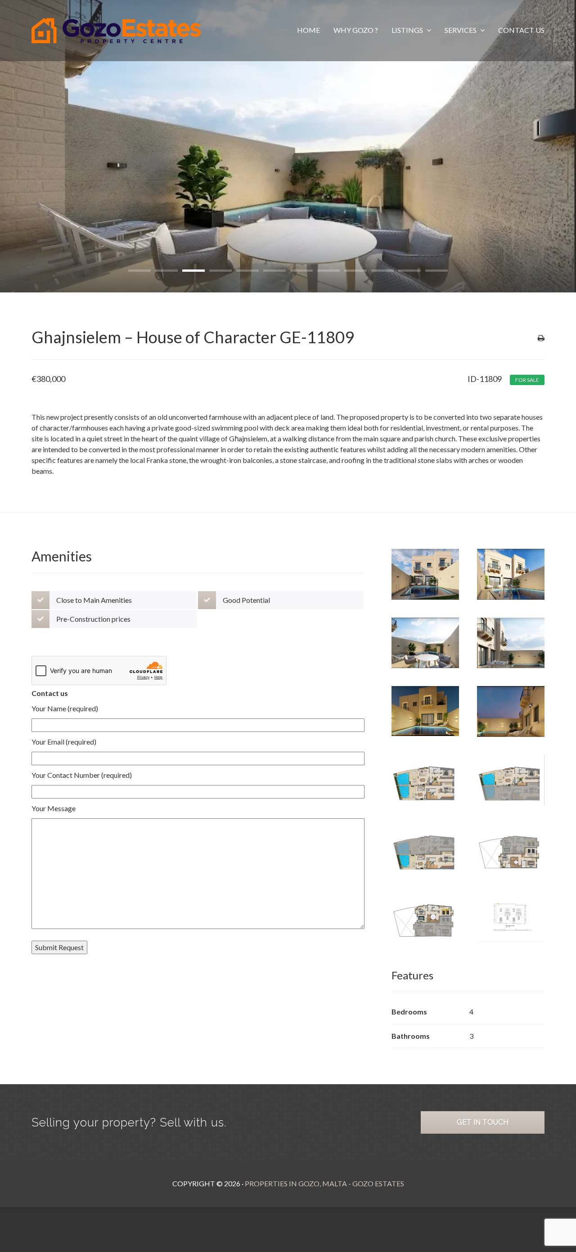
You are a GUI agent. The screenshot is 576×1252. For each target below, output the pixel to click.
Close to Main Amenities (94, 600)
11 (409, 270)
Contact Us (521, 30)
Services (461, 30)
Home (308, 30)
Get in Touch (482, 1122)
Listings (408, 30)
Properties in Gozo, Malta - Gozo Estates (324, 1183)
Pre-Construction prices (93, 619)
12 (436, 270)
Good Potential (246, 600)
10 (382, 270)
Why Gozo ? (355, 30)
